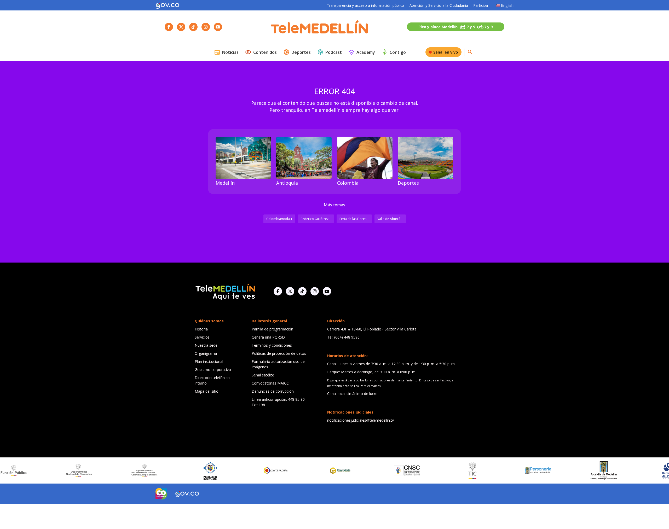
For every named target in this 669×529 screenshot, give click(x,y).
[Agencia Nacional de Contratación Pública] (112, 470)
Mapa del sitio (206, 391)
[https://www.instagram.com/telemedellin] (314, 291)
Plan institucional (209, 361)
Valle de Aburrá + (390, 219)
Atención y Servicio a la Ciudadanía (439, 5)
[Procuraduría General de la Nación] (177, 470)
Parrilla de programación (272, 329)
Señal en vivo (445, 52)
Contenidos (261, 52)
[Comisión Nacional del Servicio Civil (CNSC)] (374, 470)
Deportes (297, 52)
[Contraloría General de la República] (243, 470)
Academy (361, 52)
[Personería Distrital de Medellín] (505, 470)
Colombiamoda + (279, 219)
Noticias (226, 52)
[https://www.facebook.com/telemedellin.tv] (278, 291)
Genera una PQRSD (268, 337)
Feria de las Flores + (354, 219)
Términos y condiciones (272, 345)
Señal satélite (263, 375)
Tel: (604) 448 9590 (343, 337)
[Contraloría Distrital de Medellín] (308, 470)
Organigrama (206, 353)
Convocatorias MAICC (270, 383)
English (507, 5)
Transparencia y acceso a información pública (365, 5)
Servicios (202, 337)
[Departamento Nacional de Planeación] (46, 470)
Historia (201, 329)
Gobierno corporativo (213, 369)
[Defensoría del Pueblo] (636, 470)
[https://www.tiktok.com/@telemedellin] (302, 291)
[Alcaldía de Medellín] (571, 470)
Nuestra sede (206, 345)
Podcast (329, 52)
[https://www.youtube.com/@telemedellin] (327, 291)
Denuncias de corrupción (273, 391)
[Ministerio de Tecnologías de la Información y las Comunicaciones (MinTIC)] (439, 470)
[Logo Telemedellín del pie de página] (225, 291)
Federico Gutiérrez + (316, 219)
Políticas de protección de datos (279, 353)
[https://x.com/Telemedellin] (290, 291)
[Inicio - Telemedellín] (319, 26)
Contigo (394, 52)
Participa (480, 5)
